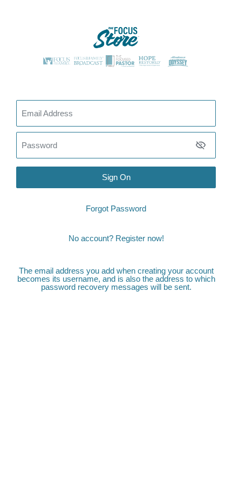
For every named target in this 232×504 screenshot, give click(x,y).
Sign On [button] (116, 177)
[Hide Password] (201, 145)
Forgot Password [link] (116, 208)
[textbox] (116, 145)
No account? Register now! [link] (116, 238)
